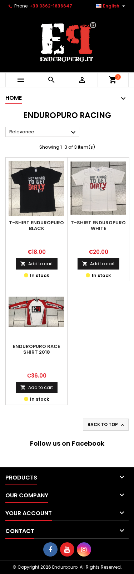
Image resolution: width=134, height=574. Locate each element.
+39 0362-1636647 (51, 6)
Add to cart (36, 264)
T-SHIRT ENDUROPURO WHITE (98, 225)
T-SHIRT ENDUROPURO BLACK (36, 225)
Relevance (43, 132)
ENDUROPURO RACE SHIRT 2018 (36, 349)
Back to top (106, 424)
